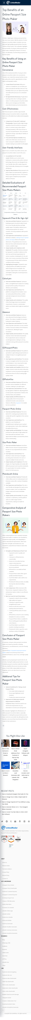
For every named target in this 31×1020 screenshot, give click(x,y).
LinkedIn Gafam (6, 914)
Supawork (18, 403)
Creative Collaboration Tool (9, 1001)
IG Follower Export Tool (8, 898)
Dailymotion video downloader (10, 988)
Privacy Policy (5, 872)
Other (3, 965)
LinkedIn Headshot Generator (9, 933)
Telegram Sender (6, 997)
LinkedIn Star (5, 962)
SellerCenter (5, 952)
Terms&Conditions (7, 869)
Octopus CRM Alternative (8, 901)
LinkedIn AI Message (7, 911)
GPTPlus (4, 959)
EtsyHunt (4, 949)
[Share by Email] (15, 821)
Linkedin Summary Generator (9, 930)
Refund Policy (5, 875)
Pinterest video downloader (9, 978)
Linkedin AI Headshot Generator (10, 1007)
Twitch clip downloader (8, 981)
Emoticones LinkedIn (7, 917)
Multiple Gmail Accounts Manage (10, 994)
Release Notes (6, 865)
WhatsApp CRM (6, 943)
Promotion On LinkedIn (8, 907)
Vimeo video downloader (8, 991)
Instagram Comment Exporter (9, 894)
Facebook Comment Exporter (9, 891)
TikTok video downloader (8, 985)
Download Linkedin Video (8, 1004)
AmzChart (4, 956)
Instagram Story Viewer (8, 885)
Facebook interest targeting (9, 972)
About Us (4, 862)
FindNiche (4, 946)
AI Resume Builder (6, 920)
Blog (3, 939)
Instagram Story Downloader (9, 888)
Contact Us (5, 878)
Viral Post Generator (7, 923)
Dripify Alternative (6, 904)
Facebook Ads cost (7, 975)
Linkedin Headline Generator (9, 927)
